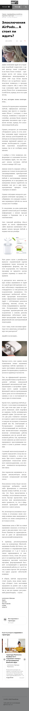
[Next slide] (24, 659)
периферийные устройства (14, 14)
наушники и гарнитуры (8, 15)
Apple (3, 600)
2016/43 (4, 607)
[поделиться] (17, 41)
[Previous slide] (4, 659)
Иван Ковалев (6, 603)
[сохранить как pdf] (25, 41)
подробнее (9, 677)
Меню (17, 7)
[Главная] (14, 2)
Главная (4, 14)
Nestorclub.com (9, 704)
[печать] (21, 41)
